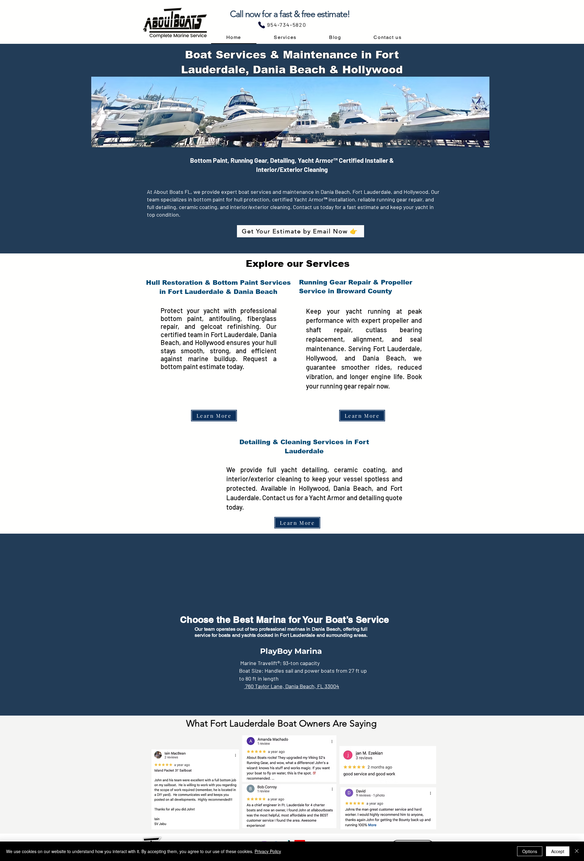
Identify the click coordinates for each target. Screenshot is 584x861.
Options (529, 851)
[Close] (576, 851)
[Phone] (261, 24)
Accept (557, 851)
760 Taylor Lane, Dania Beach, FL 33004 (291, 686)
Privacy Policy (268, 851)
